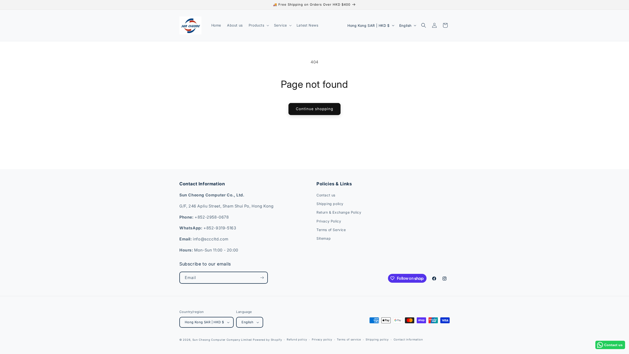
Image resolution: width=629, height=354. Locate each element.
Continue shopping (314, 108)
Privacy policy (322, 339)
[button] (258, 25)
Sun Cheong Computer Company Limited (222, 339)
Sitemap (323, 238)
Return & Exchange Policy (338, 212)
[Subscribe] (262, 278)
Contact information (408, 339)
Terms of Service (331, 230)
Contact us (325, 195)
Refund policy (297, 339)
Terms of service (349, 339)
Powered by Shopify (267, 339)
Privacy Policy (328, 221)
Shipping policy (329, 204)
